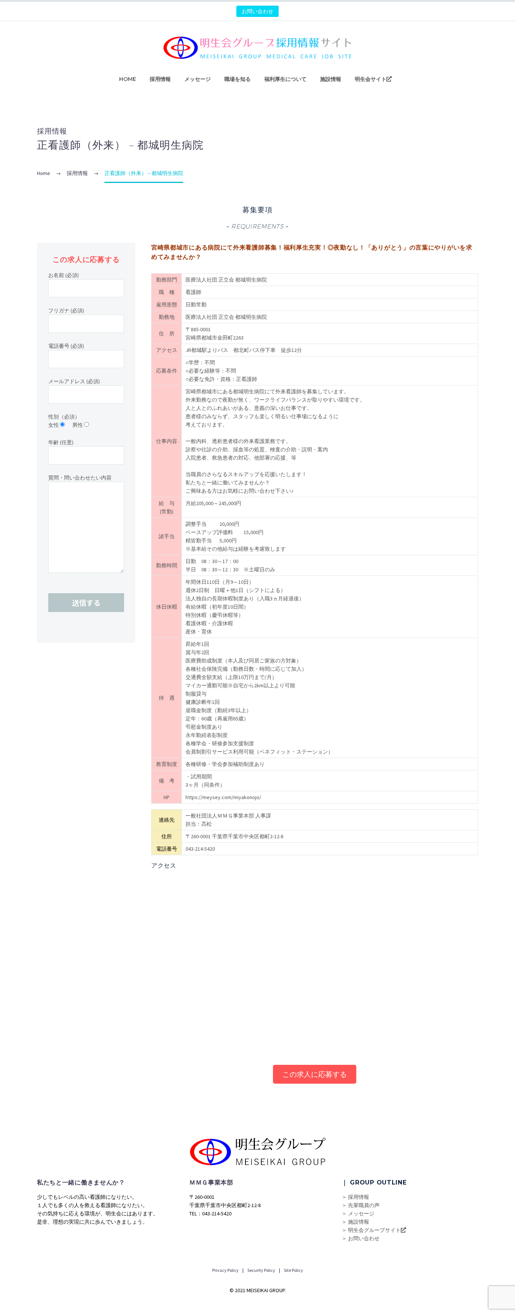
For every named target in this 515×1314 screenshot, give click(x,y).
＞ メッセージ (358, 1213)
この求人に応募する (314, 1074)
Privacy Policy (225, 1270)
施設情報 (330, 79)
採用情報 (160, 79)
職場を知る (237, 79)
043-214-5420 (200, 848)
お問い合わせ (257, 11)
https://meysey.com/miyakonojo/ (223, 797)
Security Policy (261, 1270)
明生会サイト (370, 79)
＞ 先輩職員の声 (361, 1205)
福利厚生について (285, 79)
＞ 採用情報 (355, 1197)
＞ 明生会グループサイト (371, 1230)
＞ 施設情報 (355, 1221)
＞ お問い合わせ (361, 1238)
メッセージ (197, 79)
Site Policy (293, 1270)
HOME (127, 79)
